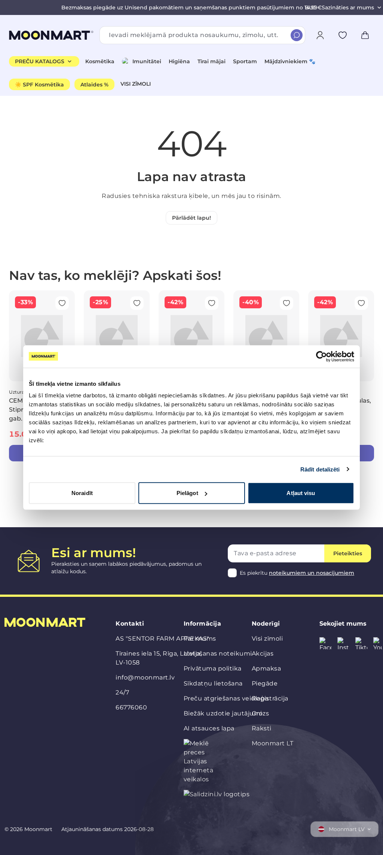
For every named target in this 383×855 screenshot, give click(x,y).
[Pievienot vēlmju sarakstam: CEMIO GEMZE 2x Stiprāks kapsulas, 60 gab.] (62, 303)
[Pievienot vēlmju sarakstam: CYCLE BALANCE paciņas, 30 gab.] (137, 303)
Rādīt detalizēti (320, 469)
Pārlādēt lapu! (191, 217)
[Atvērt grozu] (365, 35)
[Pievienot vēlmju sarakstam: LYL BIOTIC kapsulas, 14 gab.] (361, 303)
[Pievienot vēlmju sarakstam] (343, 35)
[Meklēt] (297, 35)
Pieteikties (347, 553)
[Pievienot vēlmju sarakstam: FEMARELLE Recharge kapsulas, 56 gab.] (286, 303)
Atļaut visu (301, 493)
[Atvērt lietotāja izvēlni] (320, 35)
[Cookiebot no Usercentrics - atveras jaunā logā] (321, 356)
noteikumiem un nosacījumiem (311, 573)
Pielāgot (187, 493)
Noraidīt (82, 493)
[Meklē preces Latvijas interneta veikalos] (200, 761)
